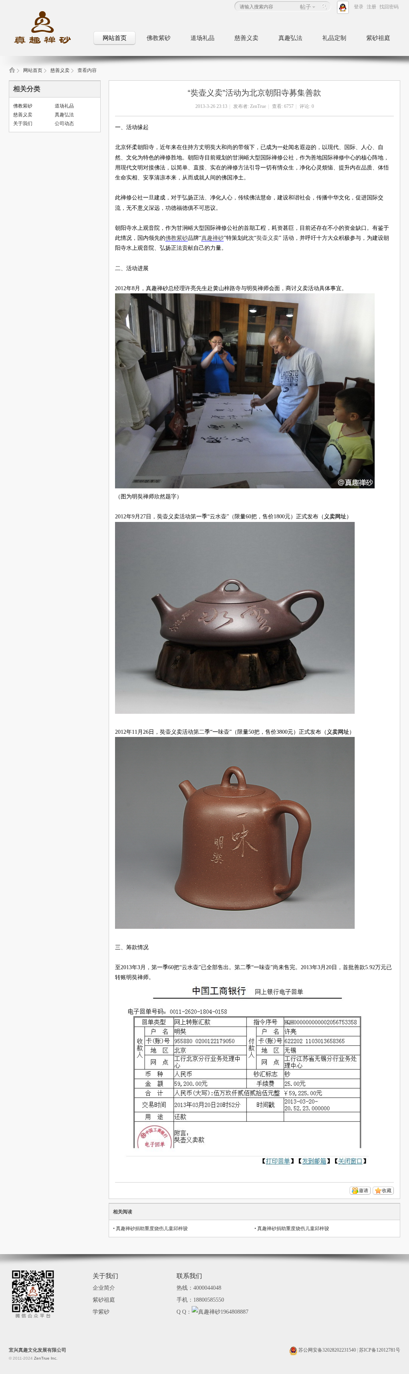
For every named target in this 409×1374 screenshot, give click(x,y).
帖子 (305, 7)
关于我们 (22, 123)
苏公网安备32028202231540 (326, 1350)
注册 (371, 7)
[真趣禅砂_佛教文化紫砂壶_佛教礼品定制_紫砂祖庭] (49, 44)
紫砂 (182, 238)
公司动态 (64, 123)
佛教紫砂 (159, 38)
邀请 (363, 1190)
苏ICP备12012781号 (379, 1350)
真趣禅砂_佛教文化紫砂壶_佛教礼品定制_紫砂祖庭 (12, 72)
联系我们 (189, 1275)
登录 (358, 7)
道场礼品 (202, 38)
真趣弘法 (290, 38)
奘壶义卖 (267, 238)
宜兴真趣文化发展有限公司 (37, 1350)
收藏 (386, 1190)
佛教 (171, 238)
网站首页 (115, 38)
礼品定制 (334, 38)
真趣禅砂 (212, 238)
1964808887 (234, 1312)
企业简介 (104, 1288)
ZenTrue (258, 106)
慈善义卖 (246, 38)
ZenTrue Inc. (46, 1358)
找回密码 (389, 7)
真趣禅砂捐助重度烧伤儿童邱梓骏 (152, 1228)
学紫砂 (101, 1312)
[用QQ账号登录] (344, 7)
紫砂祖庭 (378, 38)
